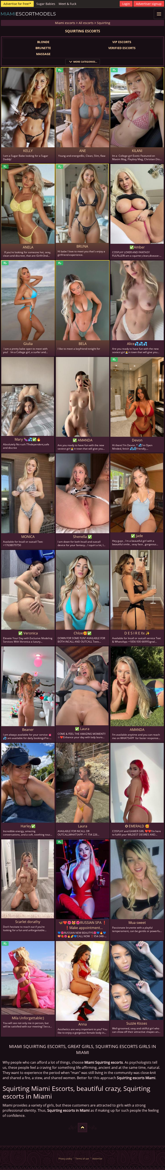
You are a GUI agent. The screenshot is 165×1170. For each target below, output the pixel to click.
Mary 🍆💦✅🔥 (28, 439)
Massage (43, 54)
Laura (82, 826)
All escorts (86, 23)
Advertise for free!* (17, 4)
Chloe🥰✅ (83, 633)
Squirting (103, 23)
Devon (137, 440)
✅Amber (137, 247)
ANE (82, 150)
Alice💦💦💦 (137, 343)
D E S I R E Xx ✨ (137, 633)
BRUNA (82, 246)
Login (126, 4)
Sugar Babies (45, 4)
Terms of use (82, 1158)
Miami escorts (65, 23)
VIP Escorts (121, 42)
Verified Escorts (122, 48)
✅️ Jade (137, 535)
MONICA (28, 536)
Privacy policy (65, 1158)
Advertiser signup (149, 4)
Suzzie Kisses (136, 1023)
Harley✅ (28, 826)
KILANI (137, 150)
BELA (83, 343)
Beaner (28, 729)
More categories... (85, 61)
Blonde (43, 42)
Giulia (28, 343)
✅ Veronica (28, 633)
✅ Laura (82, 728)
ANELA (28, 247)
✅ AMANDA (82, 440)
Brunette (43, 48)
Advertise (97, 1158)
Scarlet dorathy (27, 921)
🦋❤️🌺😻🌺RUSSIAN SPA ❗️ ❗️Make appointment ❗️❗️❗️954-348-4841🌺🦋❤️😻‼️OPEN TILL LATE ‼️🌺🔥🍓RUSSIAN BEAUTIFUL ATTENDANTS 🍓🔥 (83, 925)
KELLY (28, 150)
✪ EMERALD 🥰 (137, 826)
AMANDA (137, 729)
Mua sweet (137, 922)
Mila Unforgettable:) (28, 1018)
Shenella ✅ (82, 536)
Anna (82, 1024)
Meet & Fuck (67, 4)
